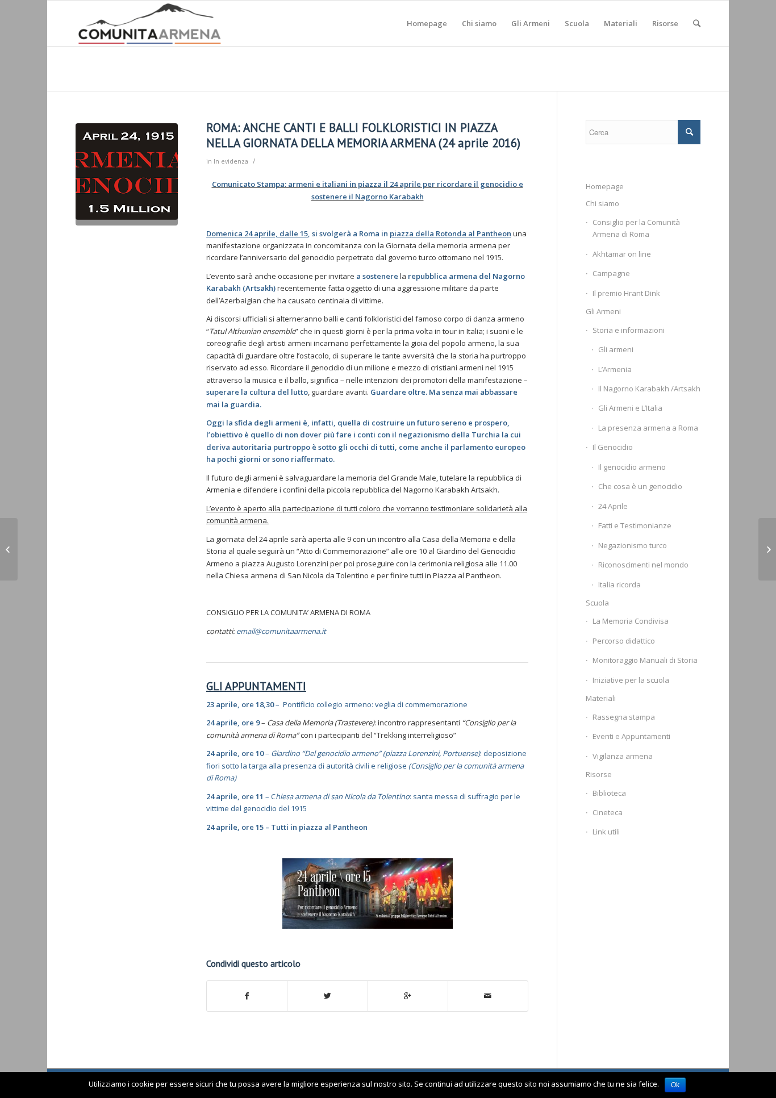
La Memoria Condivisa (631, 621)
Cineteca (608, 812)
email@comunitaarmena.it (281, 631)
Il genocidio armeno (632, 467)
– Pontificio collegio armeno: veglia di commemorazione (337, 704)
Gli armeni (615, 349)
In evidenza (231, 161)
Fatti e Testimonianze (634, 525)
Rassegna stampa (624, 717)
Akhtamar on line (622, 254)
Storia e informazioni (629, 330)
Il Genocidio (613, 447)
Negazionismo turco (632, 545)
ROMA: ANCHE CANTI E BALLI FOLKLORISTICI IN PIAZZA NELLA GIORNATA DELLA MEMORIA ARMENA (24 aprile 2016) (363, 135)
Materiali (601, 698)
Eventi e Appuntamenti (631, 736)
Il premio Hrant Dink (626, 293)
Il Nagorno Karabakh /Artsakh (649, 388)
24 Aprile (613, 506)
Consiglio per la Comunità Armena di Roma (636, 228)
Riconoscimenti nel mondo (643, 565)
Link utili (606, 831)
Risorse (599, 774)
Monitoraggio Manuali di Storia (645, 660)
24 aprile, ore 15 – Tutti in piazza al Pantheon (287, 827)
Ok (675, 1085)
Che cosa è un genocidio (640, 486)
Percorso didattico (624, 641)
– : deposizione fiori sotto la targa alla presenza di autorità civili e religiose (366, 765)
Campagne (611, 273)
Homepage (605, 186)
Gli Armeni (603, 311)
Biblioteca (609, 793)
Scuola (597, 603)
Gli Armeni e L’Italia (630, 408)
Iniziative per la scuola (631, 680)
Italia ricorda (619, 584)
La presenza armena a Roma (648, 428)
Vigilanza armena (623, 756)
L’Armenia (615, 369)
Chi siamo (602, 203)
